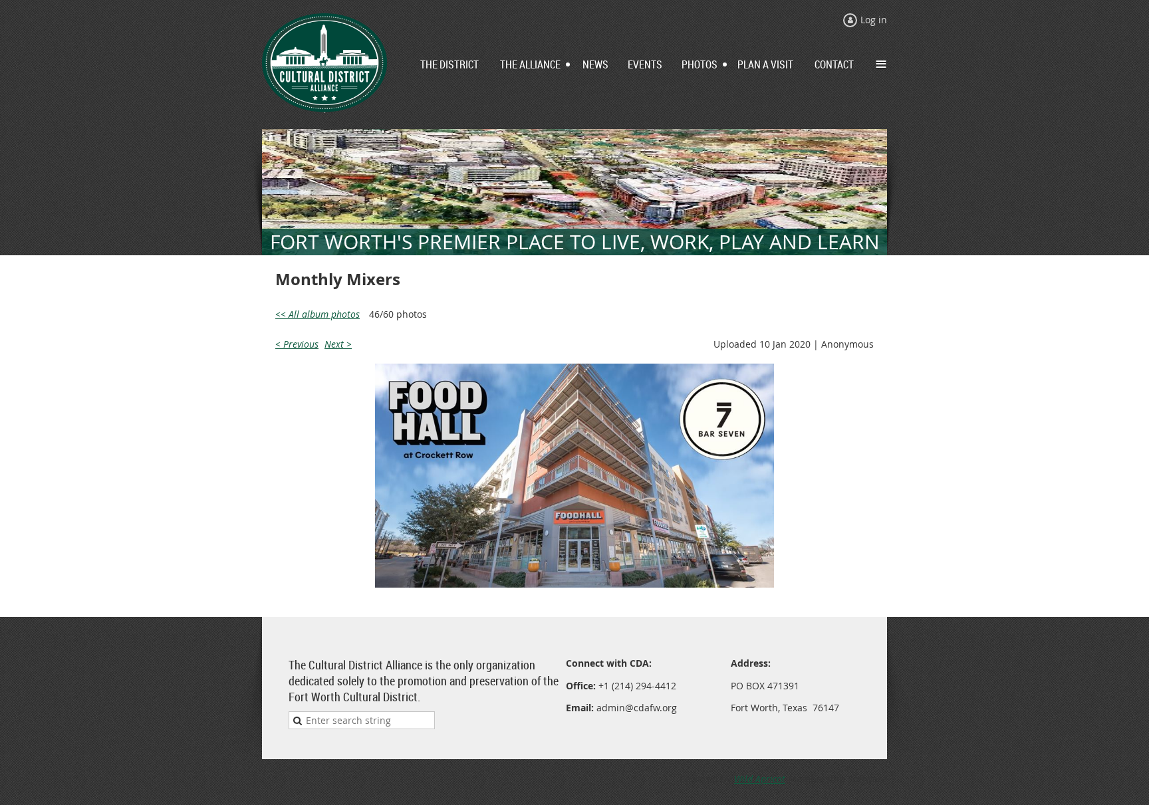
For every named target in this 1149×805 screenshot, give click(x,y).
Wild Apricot (759, 778)
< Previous (297, 344)
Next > (338, 344)
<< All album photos (317, 314)
